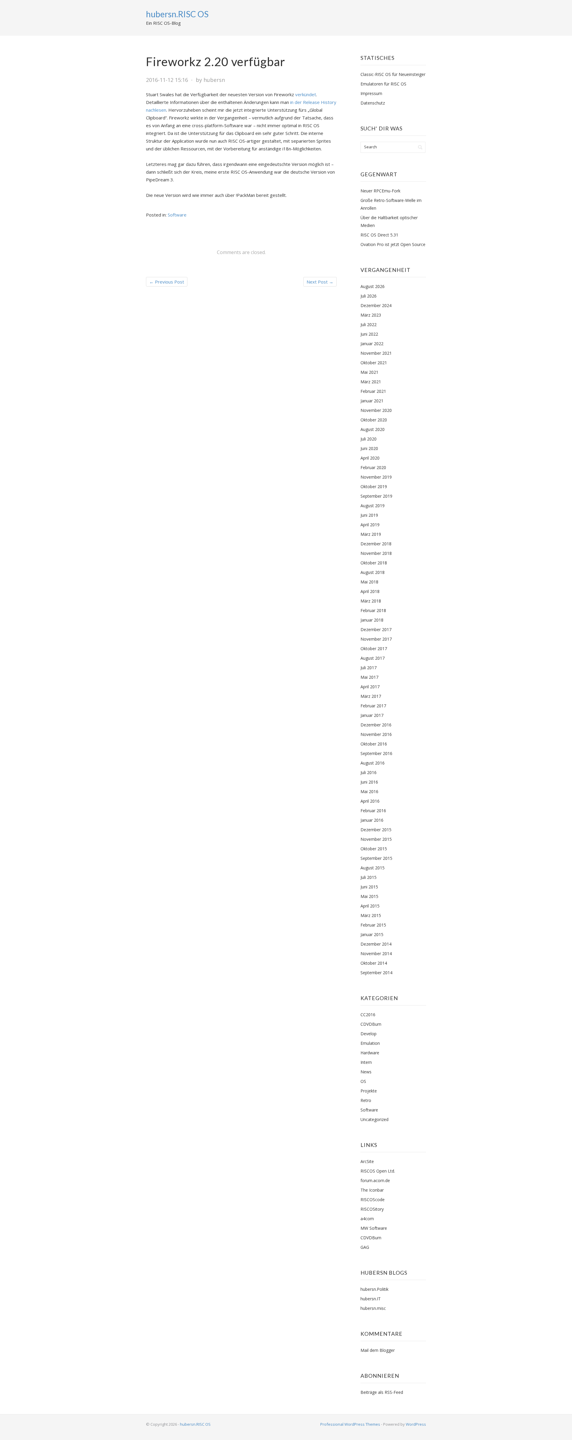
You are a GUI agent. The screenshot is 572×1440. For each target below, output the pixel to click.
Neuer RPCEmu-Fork (380, 191)
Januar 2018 (371, 620)
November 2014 (376, 953)
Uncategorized (374, 1119)
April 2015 (370, 906)
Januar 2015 (371, 934)
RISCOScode (372, 1199)
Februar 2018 (373, 610)
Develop (368, 1033)
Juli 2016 (368, 772)
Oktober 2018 (373, 563)
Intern (366, 1062)
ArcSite (367, 1161)
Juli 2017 (368, 667)
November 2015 (376, 839)
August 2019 (372, 505)
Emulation (370, 1043)
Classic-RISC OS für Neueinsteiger (392, 74)
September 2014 (376, 972)
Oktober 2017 (373, 648)
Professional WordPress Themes (350, 1424)
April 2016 (370, 801)
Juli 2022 (368, 324)
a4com (367, 1218)
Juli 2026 (368, 296)
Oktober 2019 (373, 486)
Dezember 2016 (375, 725)
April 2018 (370, 591)
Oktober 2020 (373, 420)
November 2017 (376, 639)
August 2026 (372, 286)
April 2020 (370, 458)
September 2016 (376, 753)
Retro (365, 1100)
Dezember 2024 (375, 305)
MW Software (373, 1228)
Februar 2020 (373, 467)
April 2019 (370, 524)
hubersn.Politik (374, 1289)
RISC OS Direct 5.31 (379, 235)
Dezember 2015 (375, 829)
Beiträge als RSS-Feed (381, 1392)
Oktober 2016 (373, 744)
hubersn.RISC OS (177, 14)
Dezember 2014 (375, 944)
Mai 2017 (369, 677)
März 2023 (370, 315)
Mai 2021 (369, 372)
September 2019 (376, 496)
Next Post (320, 282)
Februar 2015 (373, 925)
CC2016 (367, 1014)
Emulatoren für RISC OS (383, 84)
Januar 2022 (371, 343)
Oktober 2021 (373, 362)
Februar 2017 (373, 706)
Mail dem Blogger (377, 1350)
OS (363, 1081)
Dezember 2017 (375, 629)
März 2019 (370, 534)
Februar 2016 (373, 810)
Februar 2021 (373, 391)
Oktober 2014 (373, 963)
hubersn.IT (370, 1299)
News (366, 1072)
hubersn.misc (373, 1308)
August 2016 (372, 763)
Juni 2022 (369, 334)
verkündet (305, 94)
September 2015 (376, 858)
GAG (364, 1247)
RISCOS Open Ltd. (377, 1171)
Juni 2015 (369, 887)
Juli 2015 (368, 877)
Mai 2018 (369, 582)
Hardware (369, 1053)
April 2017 (370, 686)
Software (177, 215)
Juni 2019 (369, 515)
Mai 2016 (369, 791)
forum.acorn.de (375, 1180)
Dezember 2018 (375, 544)
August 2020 (372, 429)
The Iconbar (372, 1190)
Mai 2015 (369, 896)
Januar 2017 (371, 715)
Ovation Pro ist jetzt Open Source (392, 244)
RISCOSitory (372, 1209)
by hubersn (210, 79)
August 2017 (372, 658)
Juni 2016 (369, 782)
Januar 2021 (371, 401)
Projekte (368, 1091)
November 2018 (376, 553)
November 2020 (376, 410)
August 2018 (372, 572)
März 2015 (370, 915)
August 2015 (372, 868)
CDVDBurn (370, 1024)
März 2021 (370, 381)
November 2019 (376, 477)
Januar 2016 (371, 820)
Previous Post (166, 282)
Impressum (371, 93)
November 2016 (376, 734)
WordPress (416, 1424)
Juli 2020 (368, 439)
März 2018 (370, 601)
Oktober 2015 (373, 848)
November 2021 (376, 353)
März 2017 (370, 696)
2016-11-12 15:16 (167, 79)
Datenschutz (372, 103)
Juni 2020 (369, 448)
